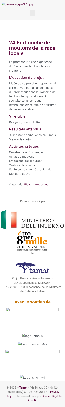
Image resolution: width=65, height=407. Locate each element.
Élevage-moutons (36, 184)
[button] (32, 13)
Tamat (23, 387)
